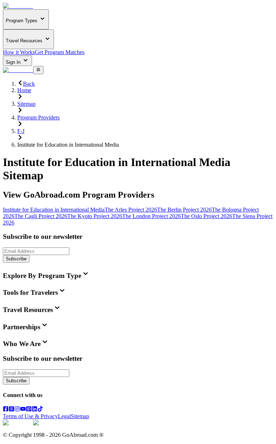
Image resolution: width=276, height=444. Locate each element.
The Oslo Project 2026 (206, 216)
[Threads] (11, 410)
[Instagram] (17, 410)
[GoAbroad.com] (18, 6)
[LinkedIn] (34, 410)
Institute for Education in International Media (54, 210)
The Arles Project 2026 (131, 210)
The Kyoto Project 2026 (94, 216)
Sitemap (80, 416)
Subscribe (16, 258)
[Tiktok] (40, 410)
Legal (64, 416)
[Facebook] (6, 410)
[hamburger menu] (38, 70)
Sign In (14, 62)
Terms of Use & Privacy (30, 416)
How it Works (19, 52)
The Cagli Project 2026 (40, 216)
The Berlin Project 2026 (184, 210)
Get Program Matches (59, 52)
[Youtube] (23, 410)
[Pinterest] (29, 410)
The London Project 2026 (151, 216)
